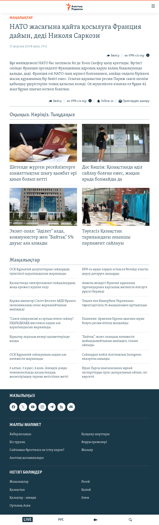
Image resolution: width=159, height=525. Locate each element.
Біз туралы (17, 442)
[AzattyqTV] (95, 520)
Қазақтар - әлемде (23, 497)
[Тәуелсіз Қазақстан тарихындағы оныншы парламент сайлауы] (115, 207)
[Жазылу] (71, 407)
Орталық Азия (20, 505)
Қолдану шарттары (95, 434)
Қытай (86, 489)
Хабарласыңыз (20, 434)
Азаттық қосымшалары (27, 458)
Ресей (85, 481)
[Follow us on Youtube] (33, 407)
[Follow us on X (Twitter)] (23, 407)
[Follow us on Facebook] (13, 407)
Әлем (85, 497)
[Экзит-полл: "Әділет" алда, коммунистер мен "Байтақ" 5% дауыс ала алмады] (43, 207)
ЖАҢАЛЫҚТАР (21, 18)
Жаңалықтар (19, 481)
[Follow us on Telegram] (52, 407)
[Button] (113, 55)
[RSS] (61, 407)
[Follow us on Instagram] (42, 407)
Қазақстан (17, 489)
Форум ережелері (94, 442)
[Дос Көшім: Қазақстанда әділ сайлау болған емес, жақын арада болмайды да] (115, 143)
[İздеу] (130, 520)
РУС (61, 519)
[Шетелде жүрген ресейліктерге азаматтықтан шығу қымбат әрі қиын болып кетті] (43, 143)
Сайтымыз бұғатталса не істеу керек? (37, 450)
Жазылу (87, 450)
